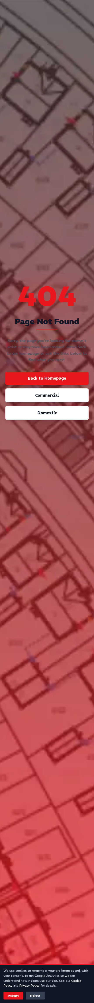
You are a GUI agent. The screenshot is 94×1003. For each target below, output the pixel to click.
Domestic (47, 412)
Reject (35, 996)
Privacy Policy (29, 985)
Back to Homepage (47, 378)
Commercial (47, 395)
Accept (13, 996)
